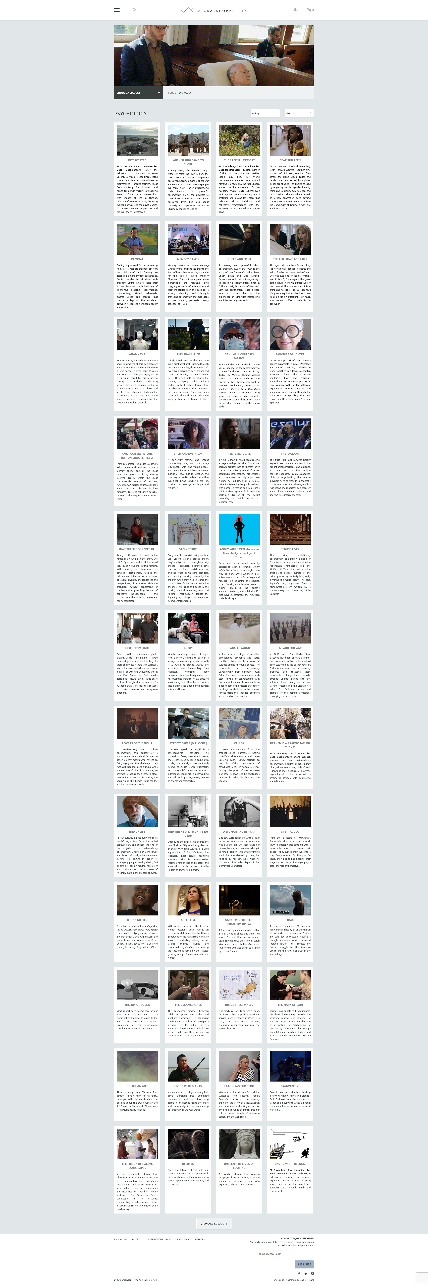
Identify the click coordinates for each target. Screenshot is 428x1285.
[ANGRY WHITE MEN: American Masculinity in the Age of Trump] (239, 530)
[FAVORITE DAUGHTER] (290, 335)
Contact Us (137, 1239)
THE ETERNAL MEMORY (239, 160)
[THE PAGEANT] (290, 435)
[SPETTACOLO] (290, 813)
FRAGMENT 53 (290, 1086)
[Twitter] (305, 1273)
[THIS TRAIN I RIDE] (188, 335)
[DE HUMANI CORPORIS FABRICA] (239, 335)
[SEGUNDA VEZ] (290, 530)
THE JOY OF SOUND (137, 1004)
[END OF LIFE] (137, 813)
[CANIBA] (239, 724)
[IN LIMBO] (188, 1145)
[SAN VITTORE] (188, 530)
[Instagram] (312, 1273)
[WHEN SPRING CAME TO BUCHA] (188, 141)
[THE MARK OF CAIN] (290, 986)
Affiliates (199, 1239)
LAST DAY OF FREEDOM (290, 1163)
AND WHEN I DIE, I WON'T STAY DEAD (188, 833)
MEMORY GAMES (188, 259)
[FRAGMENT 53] (290, 1067)
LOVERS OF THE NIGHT (137, 743)
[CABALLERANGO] (239, 629)
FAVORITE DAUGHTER (290, 354)
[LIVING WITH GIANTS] (188, 1067)
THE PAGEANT (290, 453)
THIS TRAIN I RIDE (188, 354)
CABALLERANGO (239, 648)
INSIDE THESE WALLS (239, 1004)
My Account (120, 1239)
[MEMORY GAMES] (188, 240)
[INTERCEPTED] (137, 141)
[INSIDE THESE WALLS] (239, 986)
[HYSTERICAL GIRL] (239, 435)
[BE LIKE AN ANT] (137, 1067)
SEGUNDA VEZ (290, 549)
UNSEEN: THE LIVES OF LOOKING (239, 1165)
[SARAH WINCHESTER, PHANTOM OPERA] (239, 901)
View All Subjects (214, 1223)
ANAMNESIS (137, 354)
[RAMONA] (137, 240)
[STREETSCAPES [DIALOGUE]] (188, 724)
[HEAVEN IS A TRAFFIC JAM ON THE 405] (290, 724)
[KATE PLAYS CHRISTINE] (239, 1067)
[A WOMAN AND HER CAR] (239, 813)
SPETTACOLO (290, 831)
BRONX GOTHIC (137, 919)
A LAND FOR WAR (290, 648)
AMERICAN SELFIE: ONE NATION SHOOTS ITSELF (137, 455)
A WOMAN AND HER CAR (239, 831)
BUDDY (188, 648)
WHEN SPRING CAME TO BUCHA (188, 162)
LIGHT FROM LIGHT (137, 648)
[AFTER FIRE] (188, 901)
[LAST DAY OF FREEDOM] (290, 1145)
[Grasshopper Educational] (214, 10)
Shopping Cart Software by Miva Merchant (294, 1280)
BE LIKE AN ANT (137, 1086)
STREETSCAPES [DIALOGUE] (188, 743)
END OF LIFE (137, 831)
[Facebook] (299, 1273)
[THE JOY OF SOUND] (137, 986)
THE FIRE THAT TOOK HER (290, 259)
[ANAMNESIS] (137, 335)
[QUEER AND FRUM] (239, 240)
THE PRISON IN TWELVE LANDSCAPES (137, 1165)
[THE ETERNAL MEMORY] (239, 141)
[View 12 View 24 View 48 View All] (299, 113)
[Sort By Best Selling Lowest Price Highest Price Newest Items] (265, 113)
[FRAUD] (290, 901)
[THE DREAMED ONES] (188, 986)
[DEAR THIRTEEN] (290, 141)
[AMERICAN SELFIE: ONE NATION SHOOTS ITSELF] (137, 435)
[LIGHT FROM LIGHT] (137, 629)
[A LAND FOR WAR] (290, 629)
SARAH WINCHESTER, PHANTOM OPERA (239, 921)
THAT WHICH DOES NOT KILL (137, 549)
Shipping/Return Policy (159, 1239)
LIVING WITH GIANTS (188, 1086)
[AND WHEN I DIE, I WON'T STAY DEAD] (188, 813)
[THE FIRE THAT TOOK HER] (290, 240)
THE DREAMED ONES (188, 1004)
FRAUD (290, 919)
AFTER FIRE (188, 919)
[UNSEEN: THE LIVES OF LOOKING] (239, 1145)
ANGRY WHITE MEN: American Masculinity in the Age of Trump (239, 553)
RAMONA (137, 259)
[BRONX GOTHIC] (137, 901)
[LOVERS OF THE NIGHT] (137, 724)
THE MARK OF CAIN (290, 1004)
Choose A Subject (128, 93)
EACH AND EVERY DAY (188, 453)
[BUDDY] (188, 629)
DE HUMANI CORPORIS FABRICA (239, 356)
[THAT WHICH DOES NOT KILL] (137, 530)
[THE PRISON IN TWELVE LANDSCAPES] (137, 1145)
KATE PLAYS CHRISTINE (239, 1086)
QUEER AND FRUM (239, 259)
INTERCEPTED (137, 160)
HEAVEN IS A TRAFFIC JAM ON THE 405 (290, 745)
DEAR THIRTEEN (290, 160)
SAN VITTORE (188, 549)
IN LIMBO (188, 1163)
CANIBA (239, 743)
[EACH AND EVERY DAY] (188, 435)
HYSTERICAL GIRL (239, 453)
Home (171, 93)
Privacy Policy (183, 1239)
